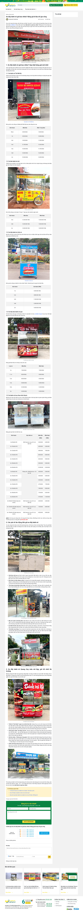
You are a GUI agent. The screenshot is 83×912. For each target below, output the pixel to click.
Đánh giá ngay (44, 833)
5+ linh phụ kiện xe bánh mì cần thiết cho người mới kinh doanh (13, 887)
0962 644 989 (49, 904)
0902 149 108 (49, 903)
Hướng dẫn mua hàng (72, 901)
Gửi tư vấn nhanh (29, 821)
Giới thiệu (57, 901)
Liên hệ (57, 903)
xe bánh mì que (38, 314)
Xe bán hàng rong (18, 9)
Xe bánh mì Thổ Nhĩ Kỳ (29, 121)
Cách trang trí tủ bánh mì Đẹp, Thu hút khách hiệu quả (49, 887)
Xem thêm (28, 902)
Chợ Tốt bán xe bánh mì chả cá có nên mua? (20, 792)
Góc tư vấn (11, 14)
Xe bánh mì (8, 9)
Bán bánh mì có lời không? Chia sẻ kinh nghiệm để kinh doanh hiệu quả (69, 888)
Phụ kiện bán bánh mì (30, 9)
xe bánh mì (13, 25)
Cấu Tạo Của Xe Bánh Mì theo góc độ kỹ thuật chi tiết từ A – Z (31, 887)
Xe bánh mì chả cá (29, 280)
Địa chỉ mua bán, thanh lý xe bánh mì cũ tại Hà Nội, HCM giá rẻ (24, 795)
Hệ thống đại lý (59, 905)
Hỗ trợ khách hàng (71, 903)
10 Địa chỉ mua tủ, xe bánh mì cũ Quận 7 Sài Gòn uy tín (22, 790)
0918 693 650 (49, 906)
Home (7, 14)
